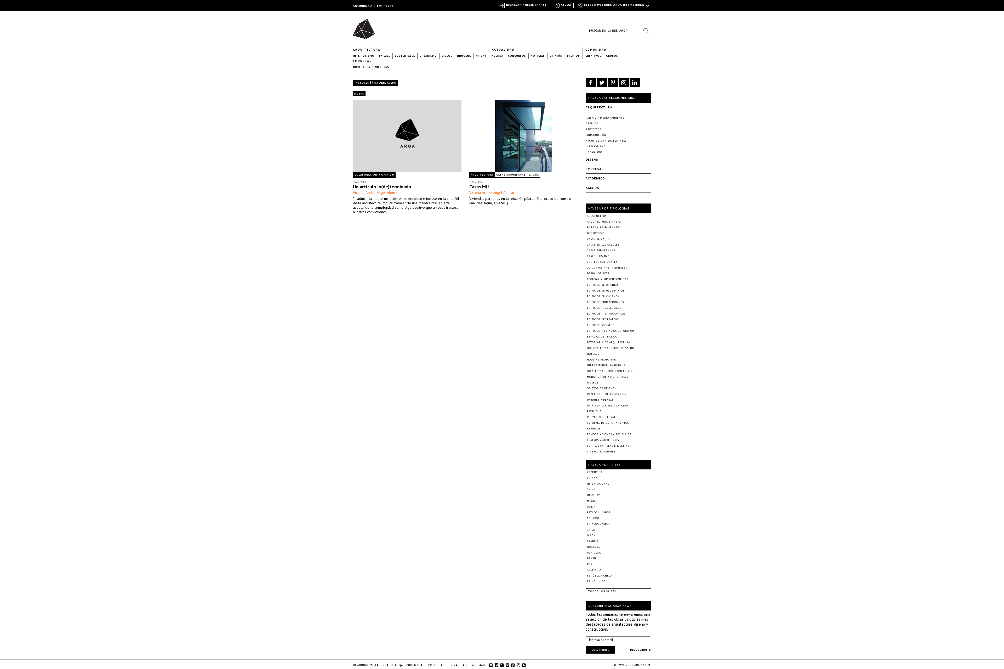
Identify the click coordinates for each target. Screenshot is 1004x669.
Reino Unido (596, 581)
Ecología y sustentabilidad (607, 279)
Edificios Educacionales (605, 302)
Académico (595, 178)
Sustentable (405, 55)
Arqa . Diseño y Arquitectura (365, 26)
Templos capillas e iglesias (608, 445)
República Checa (599, 575)
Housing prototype (601, 359)
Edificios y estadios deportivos (611, 331)
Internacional (598, 483)
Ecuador (593, 518)
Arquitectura (366, 49)
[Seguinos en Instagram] (624, 82)
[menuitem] (613, 7)
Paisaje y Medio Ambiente (605, 117)
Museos (592, 382)
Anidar (481, 55)
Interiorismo (363, 55)
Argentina (595, 472)
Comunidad (596, 49)
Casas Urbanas (598, 256)
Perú (591, 564)
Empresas (362, 61)
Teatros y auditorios (603, 440)
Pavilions (594, 411)
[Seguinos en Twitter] (602, 82)
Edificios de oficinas (603, 285)
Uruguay (593, 495)
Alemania (594, 570)
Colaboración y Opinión (374, 174)
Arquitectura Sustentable (606, 140)
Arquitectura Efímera (604, 221)
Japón (591, 535)
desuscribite (640, 649)
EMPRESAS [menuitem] (385, 6)
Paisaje (384, 55)
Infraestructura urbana (606, 365)
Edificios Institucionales (606, 313)
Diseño (592, 159)
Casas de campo (599, 239)
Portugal (594, 552)
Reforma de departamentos (608, 422)
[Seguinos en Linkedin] (635, 82)
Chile (591, 529)
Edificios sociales (600, 325)
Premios (573, 55)
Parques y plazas (600, 400)
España (533, 174)
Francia (593, 541)
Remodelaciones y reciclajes (609, 434)
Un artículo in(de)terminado (382, 187)
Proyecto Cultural (601, 417)
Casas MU (479, 187)
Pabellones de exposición (606, 394)
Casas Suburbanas (511, 174)
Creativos (593, 55)
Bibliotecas (595, 233)
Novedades (361, 67)
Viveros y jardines (601, 451)
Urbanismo (428, 55)
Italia (591, 506)
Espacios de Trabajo (602, 336)
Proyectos (593, 129)
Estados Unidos (598, 512)
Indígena (464, 55)
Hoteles (593, 354)
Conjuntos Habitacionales (607, 267)
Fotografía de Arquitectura (608, 342)
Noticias (538, 55)
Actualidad (503, 49)
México (592, 501)
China (591, 489)
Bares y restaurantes (604, 227)
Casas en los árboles (603, 244)
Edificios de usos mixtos (605, 290)
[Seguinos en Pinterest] (613, 82)
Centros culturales (602, 262)
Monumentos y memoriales (607, 377)
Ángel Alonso (387, 192)
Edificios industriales (604, 308)
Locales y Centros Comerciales (610, 371)
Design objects (598, 273)
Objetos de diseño (600, 388)
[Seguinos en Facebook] (591, 82)
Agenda (497, 55)
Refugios (593, 428)
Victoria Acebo (364, 192)
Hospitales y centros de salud (610, 348)
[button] (646, 30)
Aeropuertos (597, 216)
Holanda (593, 547)
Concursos (517, 55)
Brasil (592, 558)
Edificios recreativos (603, 319)
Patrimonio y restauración (607, 405)
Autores (362, 82)
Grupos (612, 55)
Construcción (596, 135)
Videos (447, 55)
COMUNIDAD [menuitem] (362, 6)
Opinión (556, 55)
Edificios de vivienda (603, 296)
